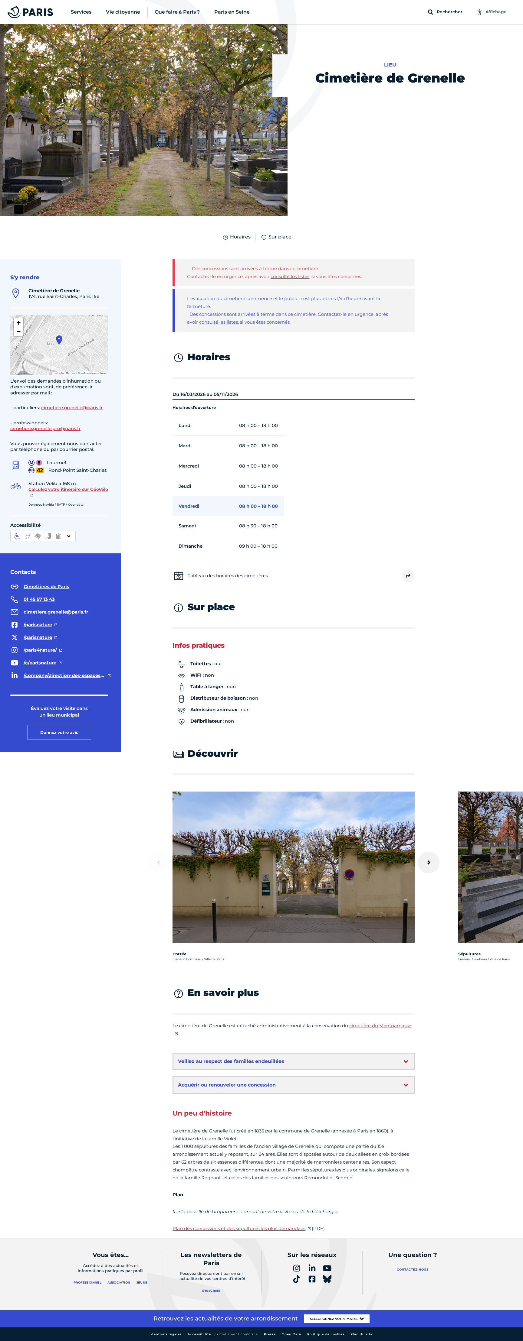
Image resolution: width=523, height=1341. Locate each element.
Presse (270, 1334)
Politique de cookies (325, 1334)
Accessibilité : (223, 1334)
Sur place (279, 237)
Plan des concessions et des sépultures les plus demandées (239, 1228)
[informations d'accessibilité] (43, 536)
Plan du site (361, 1334)
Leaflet (60, 373)
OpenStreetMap (86, 373)
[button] (59, 340)
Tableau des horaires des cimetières (228, 575)
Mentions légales (166, 1334)
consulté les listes (290, 276)
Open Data (291, 1334)
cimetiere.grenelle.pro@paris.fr (45, 428)
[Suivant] (428, 862)
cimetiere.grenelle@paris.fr (72, 407)
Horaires (240, 237)
